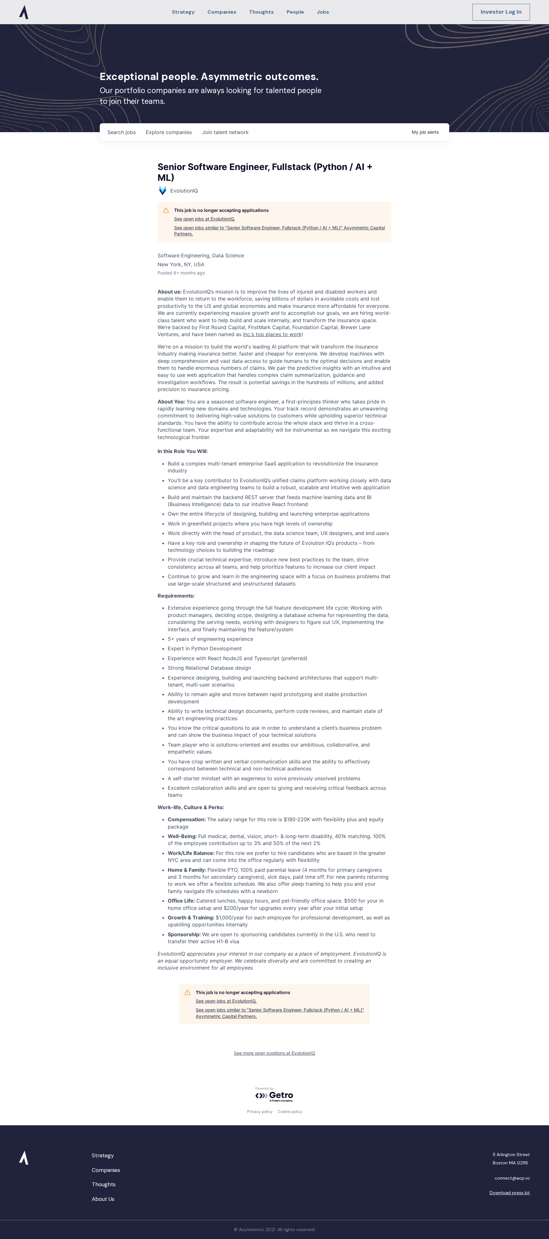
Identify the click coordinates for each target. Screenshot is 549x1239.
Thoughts (104, 1184)
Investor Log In (501, 12)
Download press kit (510, 1192)
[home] (23, 12)
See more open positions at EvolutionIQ (274, 1053)
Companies (106, 1170)
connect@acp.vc (512, 1178)
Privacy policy (260, 1111)
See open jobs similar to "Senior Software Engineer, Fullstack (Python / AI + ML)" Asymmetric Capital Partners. (279, 231)
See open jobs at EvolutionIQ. (204, 218)
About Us (103, 1198)
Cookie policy (290, 1111)
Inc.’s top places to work (272, 334)
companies (169, 132)
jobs (121, 132)
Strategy (103, 1155)
